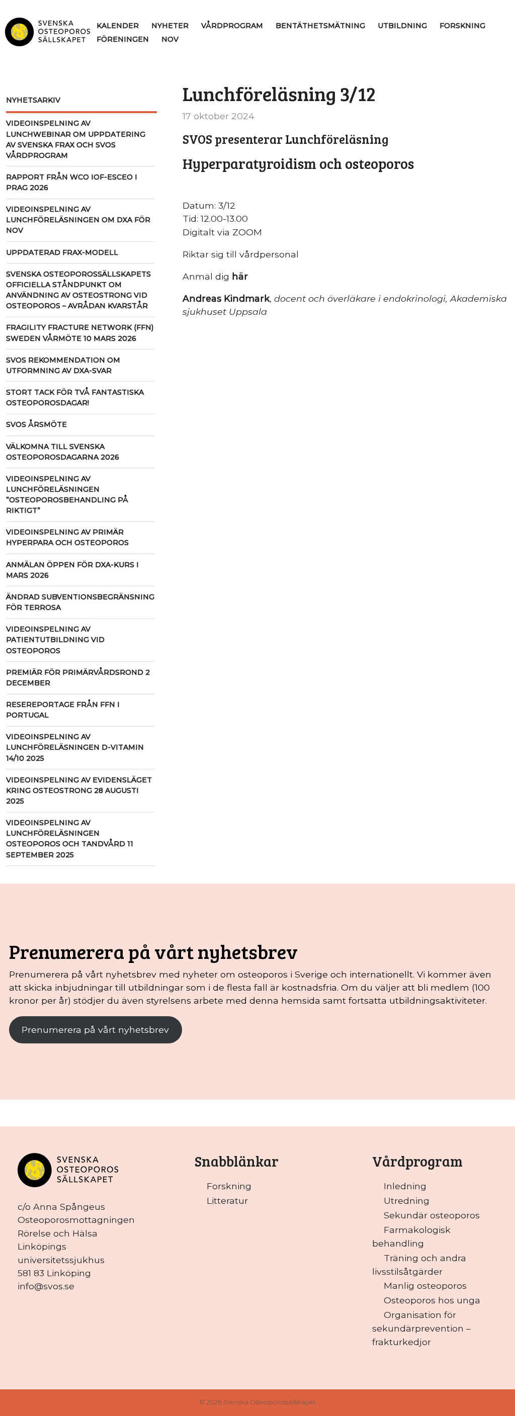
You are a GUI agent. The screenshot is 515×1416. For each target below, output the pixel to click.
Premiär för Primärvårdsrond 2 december (78, 677)
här (240, 276)
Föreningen (123, 39)
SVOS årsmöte (36, 424)
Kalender (118, 25)
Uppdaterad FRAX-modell (62, 252)
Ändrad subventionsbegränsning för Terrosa (80, 602)
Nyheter (170, 25)
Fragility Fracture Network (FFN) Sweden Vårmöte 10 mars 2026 (79, 332)
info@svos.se (46, 1286)
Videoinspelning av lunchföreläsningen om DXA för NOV (78, 220)
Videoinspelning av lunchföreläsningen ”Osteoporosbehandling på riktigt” (67, 494)
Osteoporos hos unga (432, 1300)
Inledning (405, 1186)
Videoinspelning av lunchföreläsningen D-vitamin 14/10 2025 (75, 747)
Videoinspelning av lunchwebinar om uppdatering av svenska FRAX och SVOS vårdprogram (75, 139)
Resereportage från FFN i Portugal (63, 710)
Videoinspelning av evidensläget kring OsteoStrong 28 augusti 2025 (79, 790)
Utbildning (402, 25)
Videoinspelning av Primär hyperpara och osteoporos (67, 537)
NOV (170, 39)
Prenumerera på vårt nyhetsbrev (95, 1029)
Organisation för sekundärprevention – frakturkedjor (421, 1328)
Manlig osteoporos (425, 1285)
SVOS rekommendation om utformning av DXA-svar (63, 365)
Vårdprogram (232, 25)
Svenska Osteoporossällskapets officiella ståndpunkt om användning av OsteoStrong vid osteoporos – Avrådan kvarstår (78, 290)
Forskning (462, 25)
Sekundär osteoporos (432, 1215)
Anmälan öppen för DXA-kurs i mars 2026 (72, 570)
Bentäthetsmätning (320, 25)
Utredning (407, 1200)
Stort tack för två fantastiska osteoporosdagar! (75, 397)
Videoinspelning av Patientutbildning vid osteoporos (55, 640)
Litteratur (227, 1200)
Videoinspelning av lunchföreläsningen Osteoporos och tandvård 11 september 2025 (69, 838)
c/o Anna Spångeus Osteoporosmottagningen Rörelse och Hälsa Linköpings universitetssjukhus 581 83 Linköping (76, 1239)
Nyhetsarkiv (33, 100)
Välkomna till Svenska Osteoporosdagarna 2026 (62, 452)
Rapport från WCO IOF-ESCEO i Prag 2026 (71, 182)
